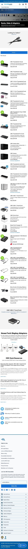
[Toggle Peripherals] (26, 524)
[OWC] (3, 440)
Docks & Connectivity (8, 502)
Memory (5, 516)
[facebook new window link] (2, 490)
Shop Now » (14, 342)
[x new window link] (9, 490)
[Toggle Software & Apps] (26, 511)
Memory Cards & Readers (9, 505)
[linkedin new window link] (12, 490)
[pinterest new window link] (14, 490)
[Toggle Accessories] (26, 522)
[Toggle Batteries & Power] (26, 508)
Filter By (13, 52)
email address (5, 482)
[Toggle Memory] (26, 516)
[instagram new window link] (4, 490)
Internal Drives (7, 494)
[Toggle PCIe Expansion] (26, 519)
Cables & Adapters (8, 513)
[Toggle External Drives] (26, 497)
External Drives (7, 497)
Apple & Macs (6, 499)
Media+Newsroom (5, 463)
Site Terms (12, 545)
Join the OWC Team (5, 460)
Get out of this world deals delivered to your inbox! (14, 1)
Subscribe (14, 486)
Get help (7, 418)
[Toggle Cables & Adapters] (26, 513)
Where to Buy (4, 453)
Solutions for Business (8, 530)
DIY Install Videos (4, 448)
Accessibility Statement (6, 455)
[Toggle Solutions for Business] (26, 530)
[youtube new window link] (7, 489)
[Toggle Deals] (26, 527)
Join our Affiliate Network (6, 451)
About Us (3, 446)
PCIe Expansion (7, 519)
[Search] (26, 7)
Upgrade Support (7, 533)
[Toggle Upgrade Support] (26, 533)
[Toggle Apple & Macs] (26, 499)
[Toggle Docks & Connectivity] (26, 502)
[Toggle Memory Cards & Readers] (26, 505)
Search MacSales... (5, 7)
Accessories (6, 522)
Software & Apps (7, 510)
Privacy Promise (4, 465)
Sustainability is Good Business (7, 458)
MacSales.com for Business (7, 468)
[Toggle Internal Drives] (26, 494)
